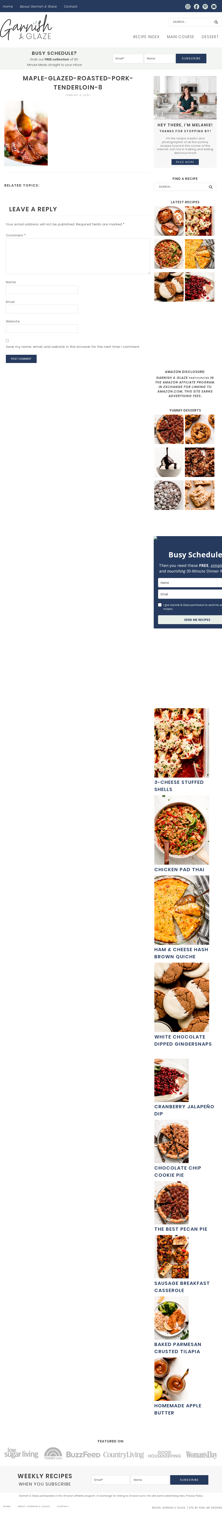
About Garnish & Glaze (38, 6)
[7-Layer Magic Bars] (199, 463)
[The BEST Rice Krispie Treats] (199, 495)
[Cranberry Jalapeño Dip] (199, 287)
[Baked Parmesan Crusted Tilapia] (171, 1337)
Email (10, 301)
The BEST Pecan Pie (180, 1229)
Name (11, 282)
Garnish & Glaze (26, 27)
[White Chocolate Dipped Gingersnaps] (169, 287)
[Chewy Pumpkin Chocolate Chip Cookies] (199, 430)
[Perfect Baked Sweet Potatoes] (169, 221)
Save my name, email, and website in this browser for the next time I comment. (73, 346)
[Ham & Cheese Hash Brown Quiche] (199, 254)
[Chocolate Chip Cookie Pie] (171, 1161)
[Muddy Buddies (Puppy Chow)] (169, 495)
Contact (71, 6)
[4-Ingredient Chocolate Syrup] (169, 463)
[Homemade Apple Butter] (171, 1398)
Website (13, 321)
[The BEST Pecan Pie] (169, 430)
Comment (16, 235)
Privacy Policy (194, 1495)
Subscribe (191, 58)
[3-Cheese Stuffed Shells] (199, 221)
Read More (185, 162)
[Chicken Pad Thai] (169, 254)
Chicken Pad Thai (179, 869)
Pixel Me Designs (210, 1507)
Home (8, 6)
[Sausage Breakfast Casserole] (171, 1276)
